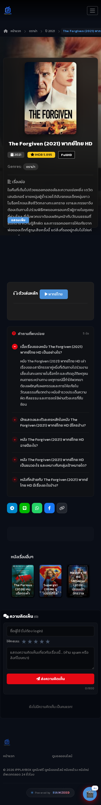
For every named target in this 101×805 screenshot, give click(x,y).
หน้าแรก (16, 31)
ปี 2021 (50, 31)
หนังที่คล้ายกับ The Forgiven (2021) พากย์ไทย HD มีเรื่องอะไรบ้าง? (54, 482)
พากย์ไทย (55, 294)
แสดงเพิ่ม (18, 220)
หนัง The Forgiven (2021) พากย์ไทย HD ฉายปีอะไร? (52, 442)
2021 (17, 154)
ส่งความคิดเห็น (52, 679)
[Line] (24, 508)
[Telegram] (12, 508)
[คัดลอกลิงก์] (62, 508)
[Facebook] (49, 508)
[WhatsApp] (37, 508)
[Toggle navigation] (92, 10)
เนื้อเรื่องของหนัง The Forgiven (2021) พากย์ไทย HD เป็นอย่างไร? (51, 349)
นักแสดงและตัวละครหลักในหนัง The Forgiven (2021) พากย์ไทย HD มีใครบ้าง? (53, 422)
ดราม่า (33, 31)
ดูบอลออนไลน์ (62, 756)
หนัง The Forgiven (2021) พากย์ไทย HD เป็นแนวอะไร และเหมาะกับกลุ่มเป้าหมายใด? (53, 462)
